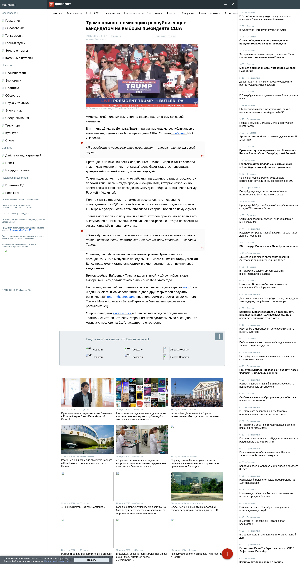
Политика (172, 13)
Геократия (55, 13)
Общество (188, 13)
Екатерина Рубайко (165, 36)
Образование (74, 13)
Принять (91, 560)
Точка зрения (111, 13)
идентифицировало (121, 296)
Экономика (154, 13)
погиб (187, 287)
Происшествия (134, 13)
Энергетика (231, 13)
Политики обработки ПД (56, 561)
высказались (122, 313)
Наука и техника (209, 13)
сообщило (179, 133)
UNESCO (92, 13)
